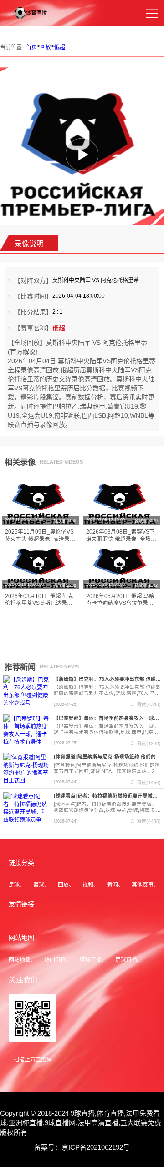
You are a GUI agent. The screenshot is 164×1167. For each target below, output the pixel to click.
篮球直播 (91, 960)
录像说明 (29, 244)
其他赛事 (143, 885)
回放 (45, 47)
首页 (31, 47)
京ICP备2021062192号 (96, 1147)
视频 (87, 885)
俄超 (59, 47)
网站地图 (20, 960)
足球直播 (126, 960)
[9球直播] (36, 19)
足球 (14, 885)
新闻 (112, 885)
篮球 (38, 885)
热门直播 (55, 960)
